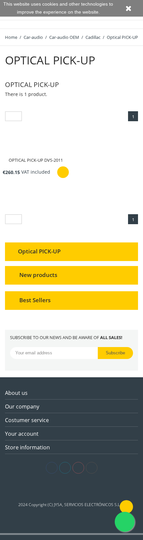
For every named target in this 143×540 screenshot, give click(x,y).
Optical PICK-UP (39, 251)
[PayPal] (81, 488)
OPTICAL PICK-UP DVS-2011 (36, 160)
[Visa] (61, 488)
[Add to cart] (63, 172)
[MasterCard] (71, 488)
